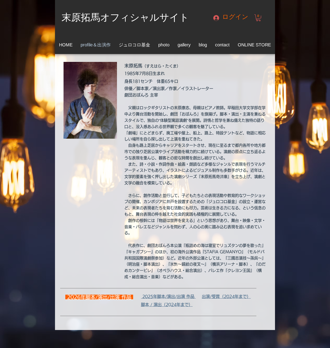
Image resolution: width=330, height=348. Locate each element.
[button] (258, 17)
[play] (107, 134)
